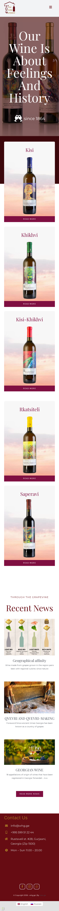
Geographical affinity (29, 660)
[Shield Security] (3, 908)
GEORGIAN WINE (29, 769)
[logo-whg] (9, 2)
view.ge (43, 895)
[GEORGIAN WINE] (29, 752)
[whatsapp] (37, 886)
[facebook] (22, 886)
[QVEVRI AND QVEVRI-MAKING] (29, 697)
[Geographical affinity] (29, 637)
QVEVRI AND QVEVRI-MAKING (29, 718)
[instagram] (29, 886)
